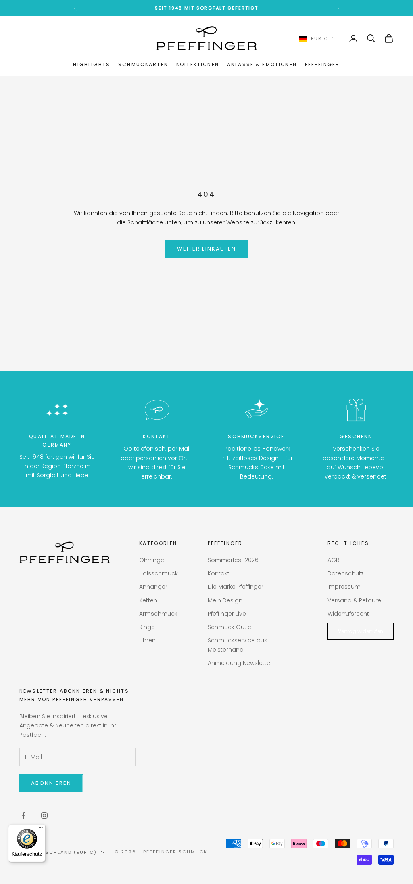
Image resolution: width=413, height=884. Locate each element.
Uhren (147, 640)
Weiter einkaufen (206, 249)
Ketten (148, 600)
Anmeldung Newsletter (240, 663)
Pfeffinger (322, 64)
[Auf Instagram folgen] (44, 815)
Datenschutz (345, 573)
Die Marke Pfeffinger (235, 587)
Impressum (344, 587)
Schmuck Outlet (230, 627)
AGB (333, 560)
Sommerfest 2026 (233, 560)
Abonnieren (51, 783)
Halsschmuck (158, 573)
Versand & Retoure (354, 600)
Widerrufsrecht (348, 614)
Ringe (147, 627)
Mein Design (225, 600)
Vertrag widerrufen (360, 631)
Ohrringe (151, 560)
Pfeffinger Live (227, 614)
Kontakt (218, 573)
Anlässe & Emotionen (262, 64)
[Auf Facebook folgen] (23, 815)
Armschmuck (158, 614)
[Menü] (41, 829)
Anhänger (153, 587)
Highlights (91, 64)
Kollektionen (197, 64)
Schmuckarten (143, 64)
